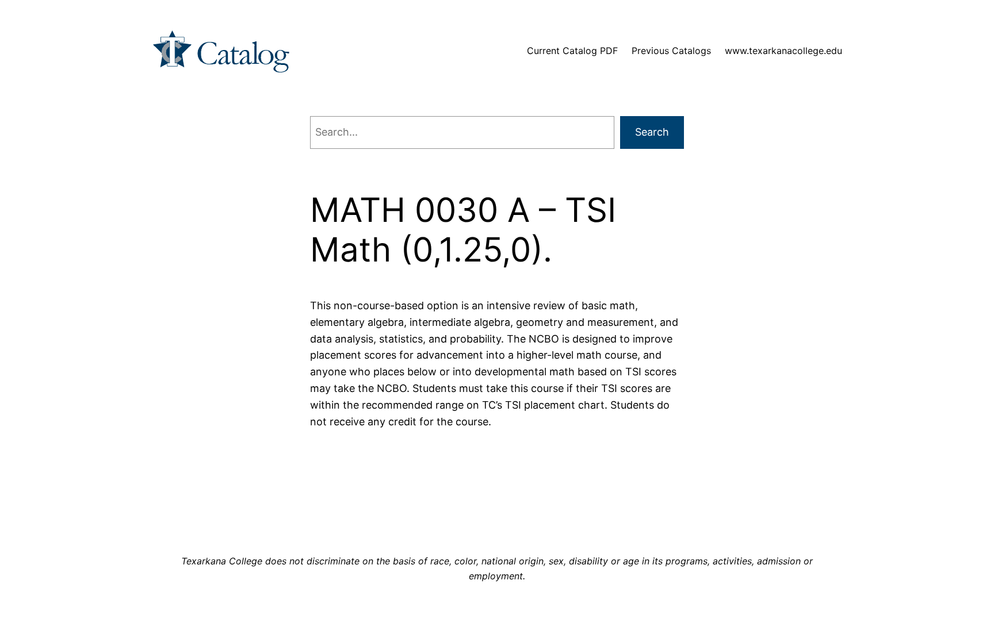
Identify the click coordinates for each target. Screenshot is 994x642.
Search (652, 132)
